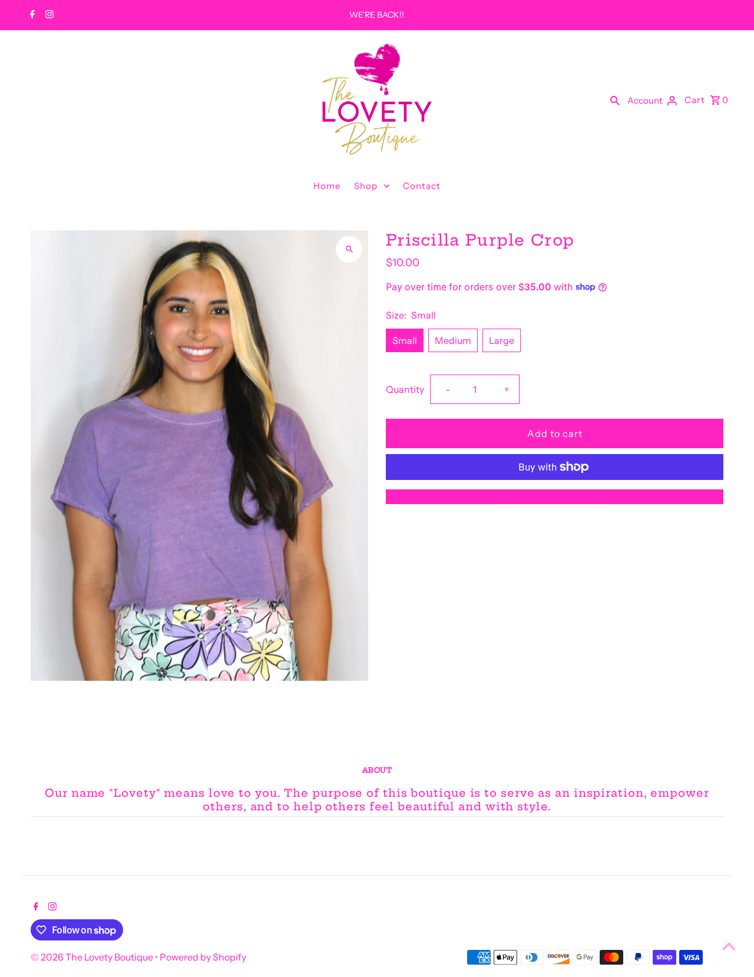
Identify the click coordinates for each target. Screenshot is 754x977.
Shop (366, 185)
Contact (422, 185)
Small (404, 340)
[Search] (615, 99)
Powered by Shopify (203, 957)
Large (501, 340)
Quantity (405, 389)
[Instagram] (48, 15)
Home (326, 185)
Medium (453, 340)
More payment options (554, 496)
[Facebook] (31, 15)
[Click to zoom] (349, 249)
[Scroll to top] (729, 946)
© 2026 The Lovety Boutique (93, 957)
